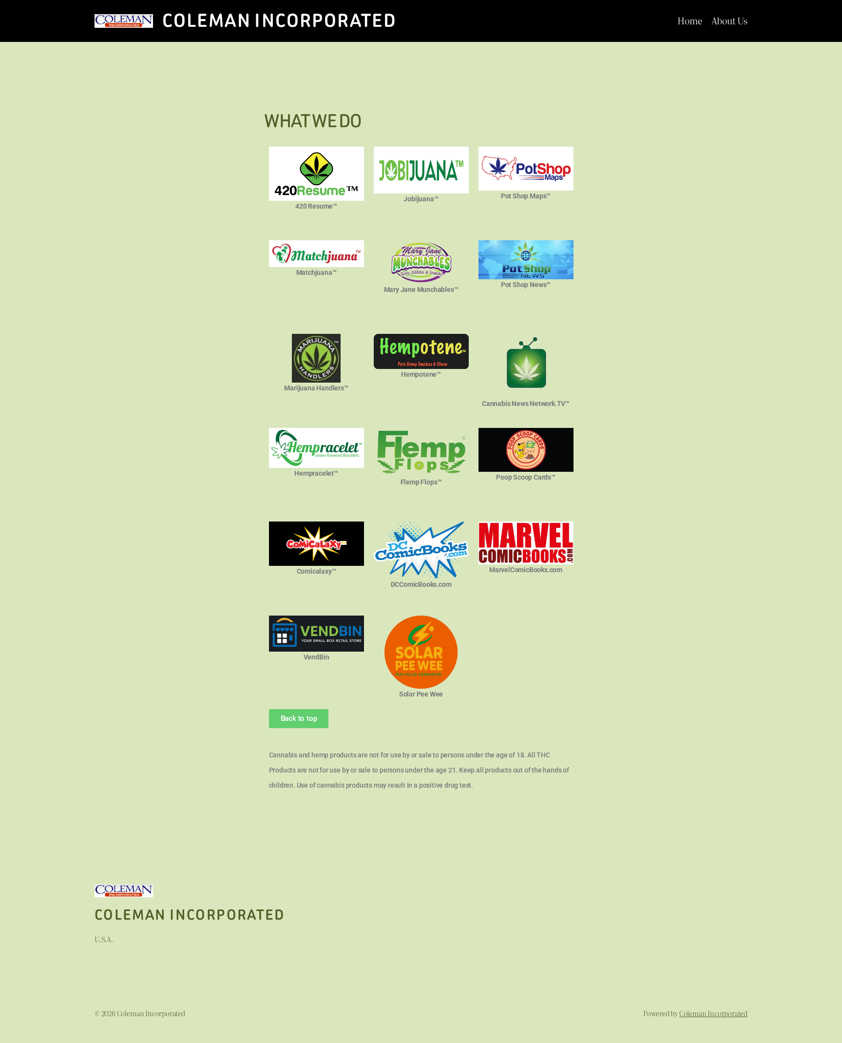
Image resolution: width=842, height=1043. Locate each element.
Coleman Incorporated (279, 21)
